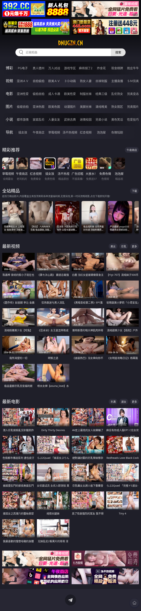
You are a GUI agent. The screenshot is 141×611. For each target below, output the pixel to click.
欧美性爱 (70, 94)
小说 (9, 119)
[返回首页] (134, 603)
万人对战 (54, 68)
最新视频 (11, 246)
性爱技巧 (133, 120)
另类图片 (133, 107)
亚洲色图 (38, 107)
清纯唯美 (101, 107)
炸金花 (101, 68)
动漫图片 (70, 107)
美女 (113, 246)
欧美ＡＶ (54, 81)
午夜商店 (38, 132)
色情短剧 (117, 132)
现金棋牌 (117, 68)
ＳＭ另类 (133, 81)
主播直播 (117, 81)
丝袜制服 (101, 81)
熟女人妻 (86, 81)
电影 (9, 93)
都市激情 (23, 120)
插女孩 (22, 132)
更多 (134, 246)
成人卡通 (54, 94)
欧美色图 (54, 107)
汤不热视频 (70, 132)
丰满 (113, 401)
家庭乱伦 (38, 120)
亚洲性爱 (23, 94)
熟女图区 (117, 107)
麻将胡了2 (85, 68)
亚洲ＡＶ (23, 81)
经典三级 (101, 94)
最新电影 (11, 401)
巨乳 (123, 246)
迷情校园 (86, 120)
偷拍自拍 (38, 94)
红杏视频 (86, 132)
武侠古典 (70, 120)
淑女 (123, 401)
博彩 (9, 68)
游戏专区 (70, 68)
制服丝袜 (86, 94)
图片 (9, 106)
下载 (134, 191)
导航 (9, 132)
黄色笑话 (117, 120)
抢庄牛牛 (133, 68)
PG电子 (23, 68)
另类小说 (101, 120)
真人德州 (38, 68)
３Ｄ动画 (70, 81)
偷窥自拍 (23, 107)
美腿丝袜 (86, 107)
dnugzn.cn (70, 43)
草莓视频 (54, 132)
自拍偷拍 (38, 81)
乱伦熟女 (117, 94)
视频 (9, 80)
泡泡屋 (101, 132)
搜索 (118, 52)
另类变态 (133, 94)
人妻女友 (54, 120)
